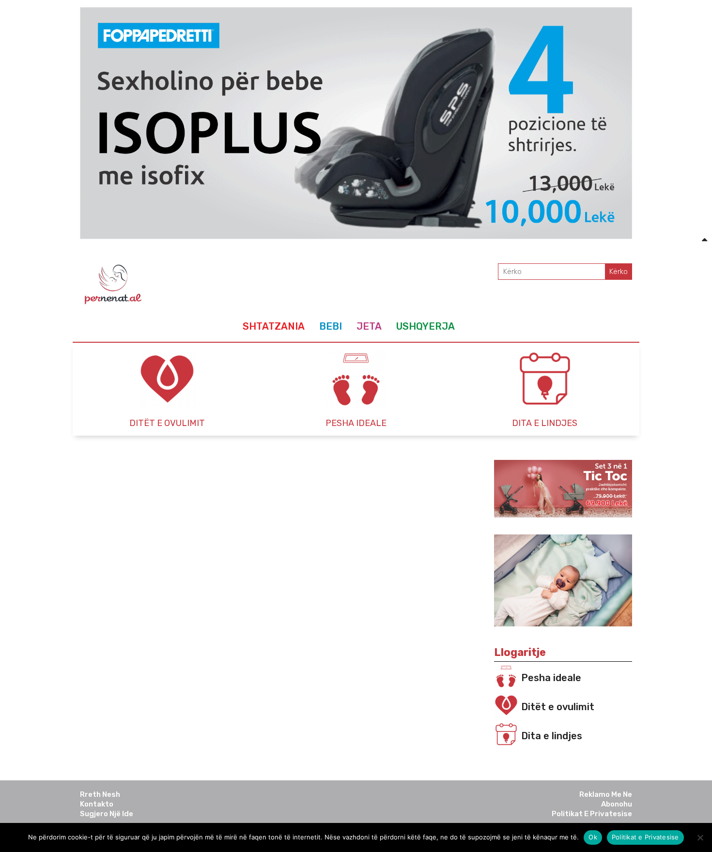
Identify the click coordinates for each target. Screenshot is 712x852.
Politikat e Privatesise (592, 813)
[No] (700, 837)
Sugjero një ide (106, 813)
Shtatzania (274, 326)
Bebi (330, 326)
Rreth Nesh (100, 794)
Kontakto (96, 804)
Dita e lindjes (551, 736)
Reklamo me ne (605, 794)
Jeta (369, 326)
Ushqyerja (425, 326)
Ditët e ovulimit (557, 707)
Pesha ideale (551, 678)
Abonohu (616, 804)
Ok (592, 837)
